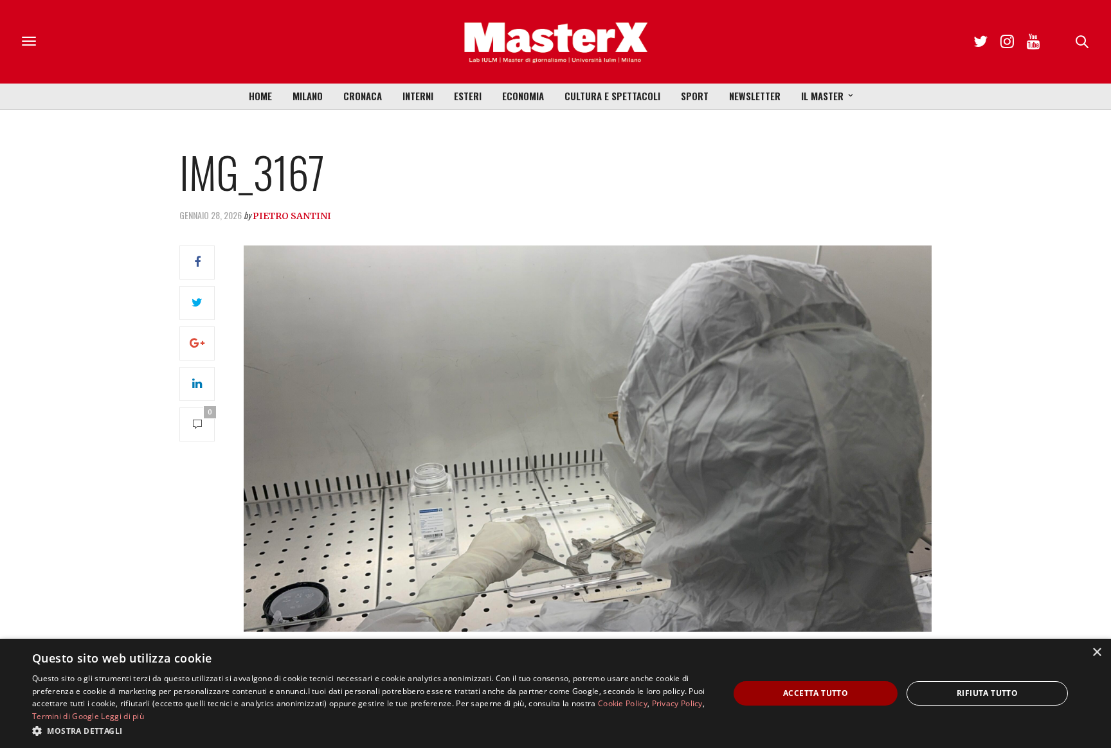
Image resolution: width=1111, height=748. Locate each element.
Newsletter (755, 96)
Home (260, 96)
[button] (370, 730)
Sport (695, 96)
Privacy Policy (677, 703)
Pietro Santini (292, 216)
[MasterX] (555, 41)
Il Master (822, 96)
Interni (417, 96)
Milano (308, 96)
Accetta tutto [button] (815, 693)
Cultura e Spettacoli (612, 96)
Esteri (468, 96)
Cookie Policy (622, 703)
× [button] (1096, 652)
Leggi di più (122, 716)
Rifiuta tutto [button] (987, 693)
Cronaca (362, 96)
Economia (523, 96)
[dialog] (555, 693)
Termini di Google (65, 716)
